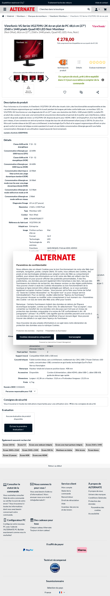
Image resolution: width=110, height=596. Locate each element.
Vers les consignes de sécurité (83, 404)
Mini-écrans (80, 450)
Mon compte (66, 487)
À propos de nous (95, 491)
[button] (10, 78)
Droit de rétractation (70, 500)
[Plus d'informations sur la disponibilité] (103, 80)
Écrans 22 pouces (10, 455)
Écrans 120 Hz (8, 445)
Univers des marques (97, 494)
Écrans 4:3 (22, 445)
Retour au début (55, 466)
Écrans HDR (24, 455)
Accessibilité (93, 513)
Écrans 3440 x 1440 (30, 450)
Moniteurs (21, 16)
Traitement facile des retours (60, 2)
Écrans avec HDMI (40, 455)
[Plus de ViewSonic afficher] (99, 29)
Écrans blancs (93, 450)
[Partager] (98, 92)
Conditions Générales (97, 498)
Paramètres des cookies (97, 508)
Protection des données (94, 502)
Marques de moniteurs (37, 16)
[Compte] (97, 9)
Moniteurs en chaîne (64, 450)
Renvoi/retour (67, 497)
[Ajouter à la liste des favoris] (65, 92)
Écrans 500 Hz (47, 450)
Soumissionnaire (55, 581)
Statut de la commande (66, 492)
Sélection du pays (55, 587)
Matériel (10, 16)
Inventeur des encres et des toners (70, 508)
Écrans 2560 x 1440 (94, 445)
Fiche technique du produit (63, 67)
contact (105, 2)
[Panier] (105, 9)
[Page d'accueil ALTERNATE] (22, 9)
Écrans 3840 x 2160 (11, 450)
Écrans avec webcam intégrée (40, 445)
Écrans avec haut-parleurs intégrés (69, 445)
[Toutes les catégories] (5, 9)
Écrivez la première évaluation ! (18, 428)
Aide (97, 2)
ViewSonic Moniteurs (58, 16)
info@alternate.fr (37, 500)
